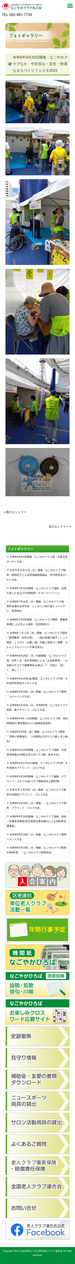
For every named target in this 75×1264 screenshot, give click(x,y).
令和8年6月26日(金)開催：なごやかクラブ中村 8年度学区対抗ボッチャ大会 (37, 681)
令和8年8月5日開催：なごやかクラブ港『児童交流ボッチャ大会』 (37, 559)
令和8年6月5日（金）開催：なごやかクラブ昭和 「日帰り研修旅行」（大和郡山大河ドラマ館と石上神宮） (37, 736)
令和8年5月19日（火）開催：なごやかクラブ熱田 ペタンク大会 (38, 837)
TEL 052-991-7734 (17, 15)
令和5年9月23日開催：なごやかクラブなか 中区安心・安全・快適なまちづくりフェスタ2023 (40, 63)
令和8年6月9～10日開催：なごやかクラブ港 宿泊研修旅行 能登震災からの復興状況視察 (37, 721)
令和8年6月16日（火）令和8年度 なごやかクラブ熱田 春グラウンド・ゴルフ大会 (37, 707)
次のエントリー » (60, 526)
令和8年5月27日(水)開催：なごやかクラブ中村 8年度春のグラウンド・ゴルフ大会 (37, 765)
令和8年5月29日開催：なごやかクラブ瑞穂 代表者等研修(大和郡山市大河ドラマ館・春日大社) (36, 752)
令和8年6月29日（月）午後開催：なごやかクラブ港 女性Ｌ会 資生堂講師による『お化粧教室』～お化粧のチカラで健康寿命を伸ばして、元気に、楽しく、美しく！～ (37, 662)
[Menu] (70, 7)
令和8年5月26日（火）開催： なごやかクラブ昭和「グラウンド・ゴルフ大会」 (36, 805)
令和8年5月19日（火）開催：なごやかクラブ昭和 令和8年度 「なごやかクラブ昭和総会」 (38, 850)
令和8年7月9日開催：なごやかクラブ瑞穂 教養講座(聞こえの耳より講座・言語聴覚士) (37, 622)
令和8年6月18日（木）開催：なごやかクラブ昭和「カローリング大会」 (36, 694)
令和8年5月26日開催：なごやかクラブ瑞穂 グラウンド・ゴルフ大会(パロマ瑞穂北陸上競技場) (36, 779)
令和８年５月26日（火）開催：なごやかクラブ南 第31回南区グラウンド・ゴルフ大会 (38, 792)
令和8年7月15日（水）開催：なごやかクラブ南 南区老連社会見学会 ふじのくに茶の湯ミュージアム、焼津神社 (36, 606)
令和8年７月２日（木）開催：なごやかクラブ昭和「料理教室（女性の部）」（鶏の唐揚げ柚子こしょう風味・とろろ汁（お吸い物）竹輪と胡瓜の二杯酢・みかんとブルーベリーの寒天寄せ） (37, 640)
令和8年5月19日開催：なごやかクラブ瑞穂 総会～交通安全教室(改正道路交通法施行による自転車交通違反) (36, 821)
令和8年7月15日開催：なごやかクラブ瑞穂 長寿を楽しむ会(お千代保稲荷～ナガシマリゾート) (36, 590)
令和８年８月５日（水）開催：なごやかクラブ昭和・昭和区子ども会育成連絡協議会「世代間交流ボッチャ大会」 (37, 575)
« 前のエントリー (15, 512)
